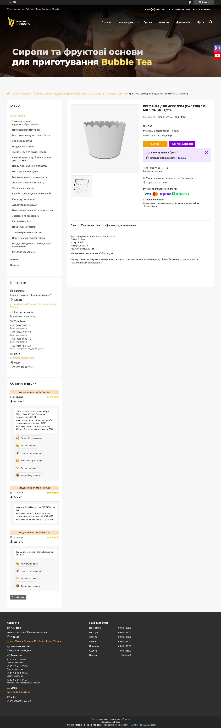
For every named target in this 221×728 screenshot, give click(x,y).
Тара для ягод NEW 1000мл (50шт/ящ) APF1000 (35, 553)
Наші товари (17, 115)
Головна (106, 22)
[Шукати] (210, 22)
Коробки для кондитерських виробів (32, 193)
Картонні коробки (21, 221)
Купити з (176, 144)
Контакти (164, 22)
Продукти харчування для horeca (29, 166)
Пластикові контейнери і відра (28, 238)
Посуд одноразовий (23, 146)
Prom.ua (126, 719)
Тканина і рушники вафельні (27, 232)
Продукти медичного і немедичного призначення (31, 245)
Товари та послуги (21, 93)
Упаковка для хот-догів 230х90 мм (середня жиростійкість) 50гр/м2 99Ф (34, 514)
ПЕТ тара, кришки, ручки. (25, 171)
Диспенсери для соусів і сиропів (29, 152)
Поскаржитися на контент (116, 725)
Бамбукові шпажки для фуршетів (30, 177)
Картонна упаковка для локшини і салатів (104, 93)
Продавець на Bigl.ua (110, 722)
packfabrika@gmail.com (22, 358)
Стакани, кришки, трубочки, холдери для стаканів (31, 159)
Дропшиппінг (183, 22)
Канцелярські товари (23, 199)
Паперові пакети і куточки (26, 129)
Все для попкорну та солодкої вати (31, 135)
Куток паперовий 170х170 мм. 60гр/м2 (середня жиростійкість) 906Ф (34, 421)
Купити (155, 144)
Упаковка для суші (22, 141)
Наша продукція (126, 22)
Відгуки (14, 265)
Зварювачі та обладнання (25, 216)
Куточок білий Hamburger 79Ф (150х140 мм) (35, 508)
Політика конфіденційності (143, 725)
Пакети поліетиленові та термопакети (33, 210)
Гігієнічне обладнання (23, 252)
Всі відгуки (18, 597)
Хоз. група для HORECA (24, 205)
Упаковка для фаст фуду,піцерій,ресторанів (56, 93)
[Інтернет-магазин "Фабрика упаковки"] (19, 22)
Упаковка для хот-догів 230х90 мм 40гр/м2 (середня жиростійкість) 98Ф (34, 427)
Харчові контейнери (23, 188)
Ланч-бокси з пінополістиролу (28, 182)
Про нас (148, 22)
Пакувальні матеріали (24, 227)
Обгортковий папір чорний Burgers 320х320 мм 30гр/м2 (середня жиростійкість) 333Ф (33, 414)
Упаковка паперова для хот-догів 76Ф (35, 519)
